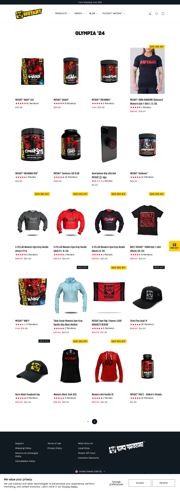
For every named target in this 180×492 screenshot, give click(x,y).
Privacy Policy (55, 448)
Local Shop (84, 448)
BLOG (92, 13)
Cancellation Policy (25, 461)
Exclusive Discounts (88, 458)
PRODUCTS (61, 13)
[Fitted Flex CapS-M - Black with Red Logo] (132, 332)
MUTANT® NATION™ (112, 13)
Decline (164, 482)
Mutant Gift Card (86, 453)
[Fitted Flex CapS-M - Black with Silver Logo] (138, 332)
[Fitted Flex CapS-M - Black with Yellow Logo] (135, 332)
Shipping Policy (23, 448)
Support (19, 443)
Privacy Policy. (70, 486)
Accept (140, 482)
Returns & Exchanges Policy (26, 455)
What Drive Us (85, 443)
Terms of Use (54, 443)
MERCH (78, 13)
